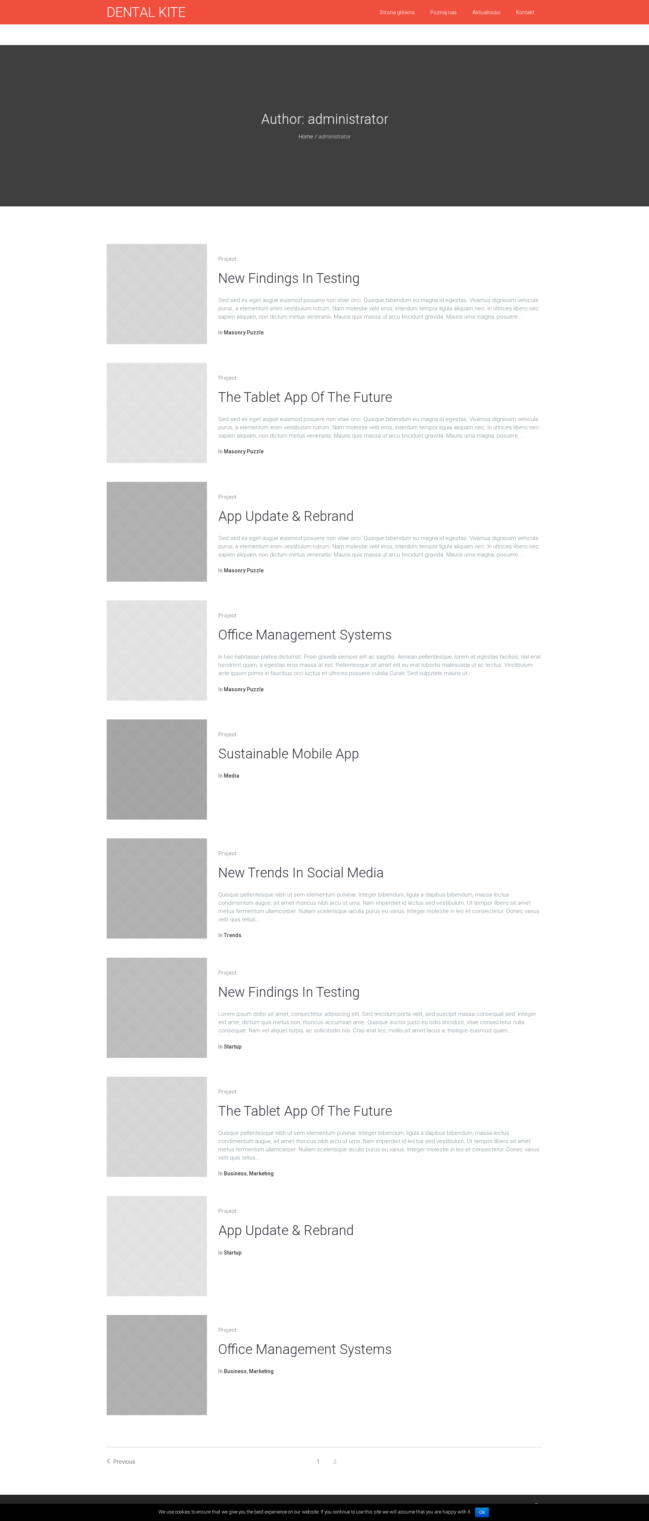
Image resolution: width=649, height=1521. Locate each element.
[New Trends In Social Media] (157, 888)
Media (231, 776)
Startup (232, 1047)
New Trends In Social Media (301, 873)
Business (235, 1173)
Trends (232, 935)
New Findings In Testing (289, 278)
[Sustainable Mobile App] (157, 769)
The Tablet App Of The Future (305, 397)
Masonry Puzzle (244, 332)
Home (306, 136)
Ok (482, 1512)
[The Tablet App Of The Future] (157, 413)
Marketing (261, 1173)
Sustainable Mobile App (288, 754)
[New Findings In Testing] (157, 294)
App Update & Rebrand (286, 516)
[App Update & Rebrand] (157, 532)
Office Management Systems (305, 635)
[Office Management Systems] (157, 650)
